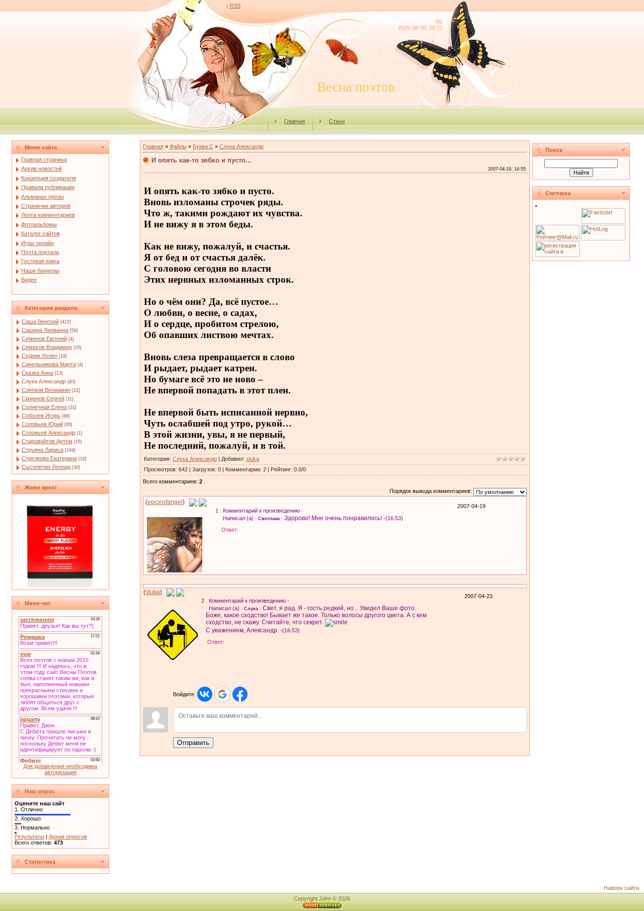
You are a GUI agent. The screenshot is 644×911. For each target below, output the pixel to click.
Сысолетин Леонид (46, 467)
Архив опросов (68, 837)
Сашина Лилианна (45, 330)
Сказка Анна (37, 373)
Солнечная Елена (44, 407)
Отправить (193, 743)
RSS (234, 6)
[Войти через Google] (222, 694)
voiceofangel (165, 502)
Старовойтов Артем (47, 441)
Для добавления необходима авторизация (60, 769)
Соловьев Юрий (42, 424)
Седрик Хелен (39, 356)
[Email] (193, 502)
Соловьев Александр (48, 433)
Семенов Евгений (44, 339)
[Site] (203, 502)
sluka (252, 459)
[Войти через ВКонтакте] (204, 694)
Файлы (178, 146)
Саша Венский (40, 321)
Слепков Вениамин (46, 390)
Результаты (29, 837)
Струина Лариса (42, 450)
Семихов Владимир (47, 347)
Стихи (337, 121)
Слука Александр (44, 381)
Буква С (203, 146)
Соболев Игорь (41, 415)
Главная (294, 121)
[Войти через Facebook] (240, 694)
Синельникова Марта (49, 364)
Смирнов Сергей (43, 398)
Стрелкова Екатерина (49, 458)
